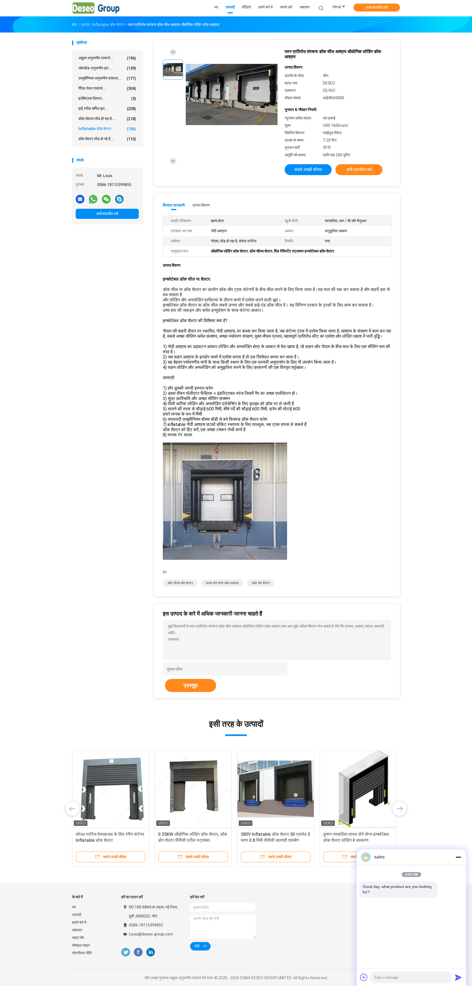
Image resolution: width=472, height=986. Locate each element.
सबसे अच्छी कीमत (308, 169)
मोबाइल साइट (81, 945)
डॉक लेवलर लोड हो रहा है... (107, 118)
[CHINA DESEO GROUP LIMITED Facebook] (138, 952)
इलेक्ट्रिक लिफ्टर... (107, 98)
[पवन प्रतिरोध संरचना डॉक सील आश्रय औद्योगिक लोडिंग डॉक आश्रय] (232, 95)
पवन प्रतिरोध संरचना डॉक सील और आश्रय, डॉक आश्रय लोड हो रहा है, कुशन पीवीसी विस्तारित (193, 840)
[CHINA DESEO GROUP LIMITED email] (80, 199)
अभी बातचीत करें (377, 7)
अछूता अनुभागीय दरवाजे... (107, 58)
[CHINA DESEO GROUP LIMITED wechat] (106, 199)
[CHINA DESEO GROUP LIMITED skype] (119, 199)
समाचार (77, 930)
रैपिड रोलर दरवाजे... (107, 88)
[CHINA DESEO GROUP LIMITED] (96, 8)
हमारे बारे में (79, 922)
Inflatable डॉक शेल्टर (107, 128)
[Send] (458, 977)
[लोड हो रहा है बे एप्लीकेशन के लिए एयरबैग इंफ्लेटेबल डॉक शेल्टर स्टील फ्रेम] (110, 789)
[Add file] (364, 977)
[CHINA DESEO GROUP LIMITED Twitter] (125, 952)
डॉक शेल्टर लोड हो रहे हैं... (107, 139)
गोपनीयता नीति (82, 953)
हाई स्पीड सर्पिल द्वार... (107, 108)
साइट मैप (78, 937)
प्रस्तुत (190, 685)
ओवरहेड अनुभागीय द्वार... (107, 68)
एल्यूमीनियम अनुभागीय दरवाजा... (107, 78)
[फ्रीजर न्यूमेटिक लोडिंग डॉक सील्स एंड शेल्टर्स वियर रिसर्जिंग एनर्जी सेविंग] (358, 789)
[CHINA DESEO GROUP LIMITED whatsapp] (93, 199)
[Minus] (458, 857)
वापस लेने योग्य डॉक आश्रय (222, 583)
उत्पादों (76, 915)
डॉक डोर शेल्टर (261, 583)
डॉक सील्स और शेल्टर (180, 583)
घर (74, 907)
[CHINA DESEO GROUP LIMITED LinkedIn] (150, 952)
